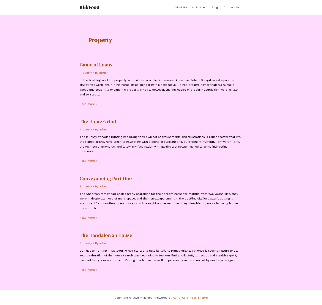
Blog (215, 7)
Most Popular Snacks (190, 7)
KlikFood (90, 7)
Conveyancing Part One (106, 178)
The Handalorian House (106, 235)
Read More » (88, 104)
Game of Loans (96, 64)
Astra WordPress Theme (190, 297)
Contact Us (232, 7)
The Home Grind (98, 121)
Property (86, 72)
